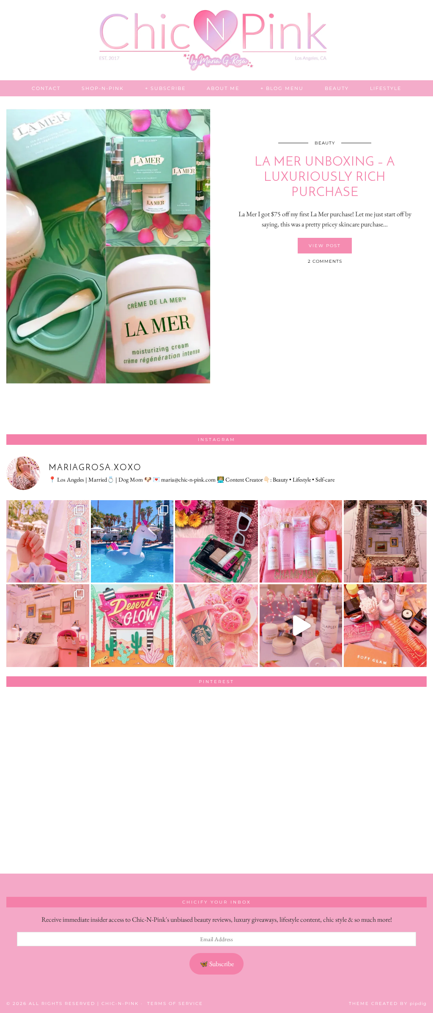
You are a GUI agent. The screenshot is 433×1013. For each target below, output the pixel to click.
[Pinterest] (48, 735)
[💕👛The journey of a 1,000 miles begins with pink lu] (47, 625)
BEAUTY (337, 88)
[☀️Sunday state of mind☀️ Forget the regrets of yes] (132, 625)
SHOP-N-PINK (103, 88)
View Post (325, 245)
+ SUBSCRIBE (165, 88)
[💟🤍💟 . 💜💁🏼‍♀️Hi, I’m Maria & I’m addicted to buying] (385, 625)
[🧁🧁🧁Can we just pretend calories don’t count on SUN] (216, 625)
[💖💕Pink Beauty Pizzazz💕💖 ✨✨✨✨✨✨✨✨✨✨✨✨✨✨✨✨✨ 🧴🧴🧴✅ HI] (301, 541)
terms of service (175, 1003)
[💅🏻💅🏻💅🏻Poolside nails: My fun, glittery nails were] (47, 541)
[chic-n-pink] (216, 40)
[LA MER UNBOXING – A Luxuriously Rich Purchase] (108, 246)
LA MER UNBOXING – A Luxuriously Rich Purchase (325, 177)
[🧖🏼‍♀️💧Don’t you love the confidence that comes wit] (301, 625)
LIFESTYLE (385, 88)
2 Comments (325, 261)
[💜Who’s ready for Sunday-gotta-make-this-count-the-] (132, 541)
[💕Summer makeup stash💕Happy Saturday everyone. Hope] (216, 541)
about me (223, 88)
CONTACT (46, 88)
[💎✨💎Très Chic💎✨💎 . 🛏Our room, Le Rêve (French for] (385, 541)
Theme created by (388, 1003)
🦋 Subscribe (217, 963)
